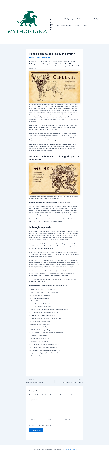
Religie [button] (77, 25)
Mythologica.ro (51, 22)
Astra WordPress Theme (69, 449)
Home (57, 19)
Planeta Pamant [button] (66, 25)
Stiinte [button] (85, 25)
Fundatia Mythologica (68, 19)
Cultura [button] (79, 19)
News (57, 25)
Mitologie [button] (96, 19)
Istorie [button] (88, 19)
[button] (82, 19)
